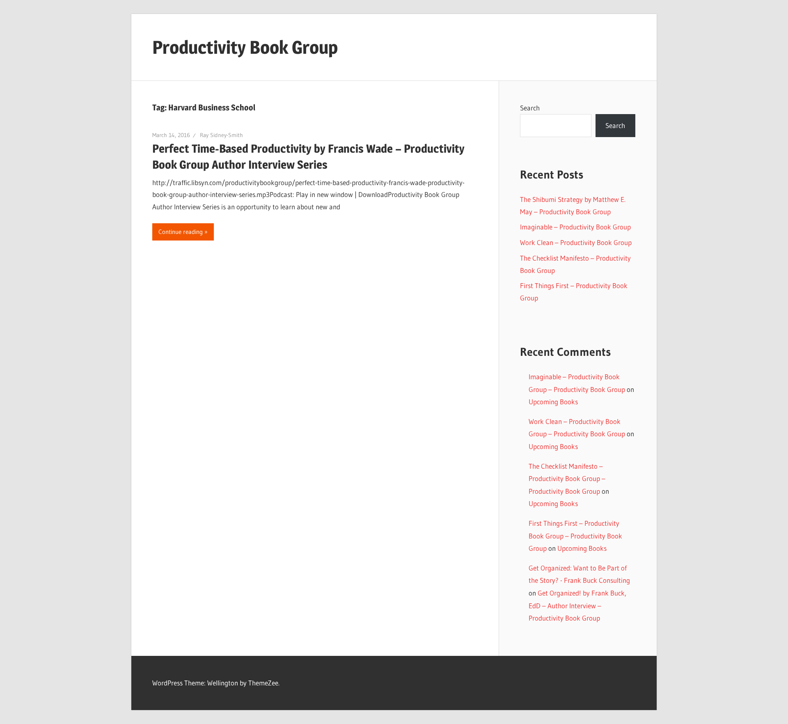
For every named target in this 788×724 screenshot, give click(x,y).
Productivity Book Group (245, 47)
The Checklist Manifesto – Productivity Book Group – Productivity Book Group (567, 478)
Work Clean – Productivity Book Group (576, 242)
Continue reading (180, 232)
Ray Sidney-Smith (221, 135)
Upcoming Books (553, 401)
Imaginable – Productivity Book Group (575, 226)
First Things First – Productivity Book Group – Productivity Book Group (575, 535)
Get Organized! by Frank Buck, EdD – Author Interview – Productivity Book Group (577, 605)
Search (530, 107)
